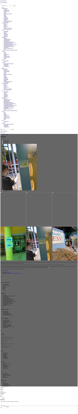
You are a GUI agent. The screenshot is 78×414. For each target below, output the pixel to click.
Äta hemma (6, 33)
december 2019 (5, 357)
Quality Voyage (5, 365)
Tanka (5, 59)
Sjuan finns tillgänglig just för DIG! (7, 337)
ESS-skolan (4, 134)
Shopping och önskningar (5, 346)
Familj (7, 134)
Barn (4, 51)
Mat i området (6, 91)
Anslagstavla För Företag (7, 325)
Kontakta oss (6, 65)
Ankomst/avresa (6, 10)
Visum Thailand (5, 327)
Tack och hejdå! (4, 339)
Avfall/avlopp (6, 18)
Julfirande (5, 35)
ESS (4, 270)
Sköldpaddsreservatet (7, 39)
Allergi (5, 14)
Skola (5, 52)
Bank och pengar (6, 54)
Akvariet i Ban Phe (7, 101)
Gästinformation (4, 8)
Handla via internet (7, 57)
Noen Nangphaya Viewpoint (8, 43)
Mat (2, 30)
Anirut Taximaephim (6, 374)
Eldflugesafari (6, 47)
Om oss (3, 62)
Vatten (5, 12)
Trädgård (5, 16)
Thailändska (6, 270)
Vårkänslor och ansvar (5, 341)
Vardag (3, 50)
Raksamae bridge (6, 40)
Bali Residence (6, 26)
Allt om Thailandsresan (6, 385)
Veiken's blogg (5, 311)
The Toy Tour (5, 367)
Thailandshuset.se (6, 384)
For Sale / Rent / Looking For (7, 324)
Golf (4, 49)
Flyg (4, 61)
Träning (5, 53)
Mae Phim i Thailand (6, 320)
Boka (3, 120)
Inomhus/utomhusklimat (8, 13)
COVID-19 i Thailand (4, 347)
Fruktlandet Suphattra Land (8, 48)
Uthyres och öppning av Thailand (7, 338)
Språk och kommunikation (8, 81)
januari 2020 (5, 356)
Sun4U (4, 364)
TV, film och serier (7, 56)
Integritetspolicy (6, 66)
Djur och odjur (6, 19)
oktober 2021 (5, 353)
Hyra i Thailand (5, 383)
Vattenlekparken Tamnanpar (8, 45)
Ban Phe (4, 323)
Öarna (5, 27)
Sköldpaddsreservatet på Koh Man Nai (9, 295)
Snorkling (5, 38)
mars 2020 (4, 354)
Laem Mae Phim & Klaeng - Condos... (8, 326)
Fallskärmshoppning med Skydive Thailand (10, 110)
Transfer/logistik (6, 11)
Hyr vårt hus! (3, 336)
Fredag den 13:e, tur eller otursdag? (7, 343)
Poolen (5, 15)
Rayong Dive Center (6, 366)
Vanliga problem (6, 21)
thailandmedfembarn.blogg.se (8, 314)
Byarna (5, 25)
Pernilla (2, 139)
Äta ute (5, 32)
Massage (5, 55)
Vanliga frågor (6, 64)
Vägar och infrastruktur (7, 29)
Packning (5, 9)
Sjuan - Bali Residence (3, 2)
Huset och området (5, 22)
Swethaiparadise (5, 312)
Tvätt (5, 58)
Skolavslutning (3, 344)
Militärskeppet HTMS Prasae (8, 41)
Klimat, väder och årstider (8, 28)
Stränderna (5, 24)
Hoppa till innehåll (3, 0)
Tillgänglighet (6, 60)
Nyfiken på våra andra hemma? (8, 63)
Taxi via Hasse (5, 373)
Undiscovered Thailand (6, 363)
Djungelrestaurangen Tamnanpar (9, 46)
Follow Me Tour (5, 368)
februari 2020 (5, 355)
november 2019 (5, 358)
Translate (7, 406)
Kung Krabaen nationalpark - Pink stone (9, 301)
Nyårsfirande (6, 36)
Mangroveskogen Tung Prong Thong (9, 42)
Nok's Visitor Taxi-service (7, 375)
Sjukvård (5, 20)
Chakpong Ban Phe (6, 322)
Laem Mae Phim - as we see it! (7, 321)
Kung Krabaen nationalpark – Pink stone (10, 44)
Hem (3, 7)
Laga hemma (6, 34)
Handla (5, 72)
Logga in (3, 397)
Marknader (5, 31)
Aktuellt (2, 334)
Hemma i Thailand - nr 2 (6, 313)
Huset (5, 23)
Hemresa (3, 342)
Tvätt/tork (5, 17)
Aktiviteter (4, 37)
